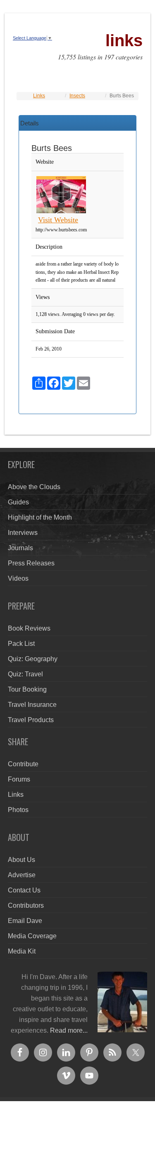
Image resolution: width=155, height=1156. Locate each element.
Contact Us (24, 890)
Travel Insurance (32, 704)
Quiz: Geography (32, 658)
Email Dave (25, 920)
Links (39, 96)
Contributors (26, 905)
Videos (18, 578)
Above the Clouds (34, 486)
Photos (18, 809)
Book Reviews (29, 628)
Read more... (69, 1030)
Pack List (21, 643)
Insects (77, 96)
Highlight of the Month (40, 517)
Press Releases (31, 563)
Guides (18, 502)
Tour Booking (27, 689)
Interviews (23, 532)
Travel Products (31, 719)
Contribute (23, 764)
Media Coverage (32, 935)
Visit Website (58, 220)
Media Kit (22, 951)
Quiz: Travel (25, 674)
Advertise (22, 874)
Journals (20, 547)
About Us (21, 859)
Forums (19, 779)
